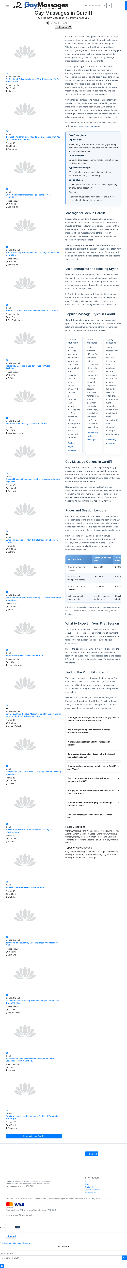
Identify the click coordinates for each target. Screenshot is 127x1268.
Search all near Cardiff (33, 1136)
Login (17, 1227)
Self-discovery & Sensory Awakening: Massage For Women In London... (33, 598)
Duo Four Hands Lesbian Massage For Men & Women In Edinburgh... (32, 1117)
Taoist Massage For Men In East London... (25, 655)
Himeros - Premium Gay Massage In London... (27, 423)
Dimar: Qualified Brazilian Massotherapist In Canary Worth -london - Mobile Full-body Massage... (33, 715)
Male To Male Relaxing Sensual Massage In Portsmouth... (33, 310)
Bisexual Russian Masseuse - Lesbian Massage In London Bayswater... (33, 480)
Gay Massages (7, 1243)
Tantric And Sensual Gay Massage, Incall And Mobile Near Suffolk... (33, 943)
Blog (87, 1181)
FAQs (87, 1184)
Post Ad (93, 1154)
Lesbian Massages (22, 1243)
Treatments (63, 1247)
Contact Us (89, 1187)
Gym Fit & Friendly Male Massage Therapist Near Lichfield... (28, 196)
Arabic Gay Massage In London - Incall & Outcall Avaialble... (28, 367)
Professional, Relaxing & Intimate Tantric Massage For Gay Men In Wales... (33, 80)
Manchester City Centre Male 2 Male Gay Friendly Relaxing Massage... (33, 772)
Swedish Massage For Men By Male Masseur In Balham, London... (32, 541)
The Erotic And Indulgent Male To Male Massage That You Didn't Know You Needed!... (33, 138)
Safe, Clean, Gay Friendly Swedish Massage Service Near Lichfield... (33, 253)
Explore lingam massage (72, 446)
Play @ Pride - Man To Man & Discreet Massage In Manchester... (29, 830)
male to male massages (85, 126)
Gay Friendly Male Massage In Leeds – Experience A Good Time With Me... (33, 1001)
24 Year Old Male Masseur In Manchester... (26, 887)
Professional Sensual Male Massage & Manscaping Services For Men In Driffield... (30, 1059)
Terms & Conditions (92, 1190)
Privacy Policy (90, 1193)
